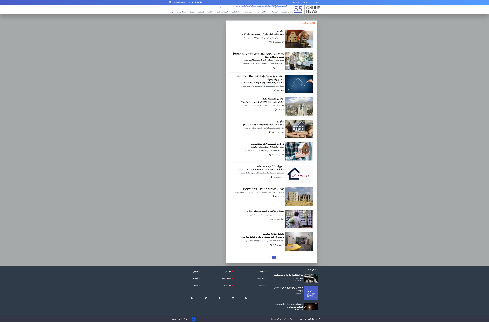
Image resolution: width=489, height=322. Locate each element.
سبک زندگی (181, 11)
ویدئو (192, 11)
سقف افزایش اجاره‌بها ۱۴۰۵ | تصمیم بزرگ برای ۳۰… (263, 34)
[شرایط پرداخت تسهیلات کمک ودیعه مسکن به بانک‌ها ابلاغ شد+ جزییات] (299, 174)
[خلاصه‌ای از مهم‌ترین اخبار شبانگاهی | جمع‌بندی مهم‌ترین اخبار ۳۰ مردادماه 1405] (311, 293)
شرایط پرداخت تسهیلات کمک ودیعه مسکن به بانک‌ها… (261, 169)
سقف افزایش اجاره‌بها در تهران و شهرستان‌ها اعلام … (262, 124)
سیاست (249, 11)
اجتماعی (236, 11)
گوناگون (201, 11)
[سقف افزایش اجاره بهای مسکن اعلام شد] (299, 151)
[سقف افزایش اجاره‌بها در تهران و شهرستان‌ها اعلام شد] (299, 129)
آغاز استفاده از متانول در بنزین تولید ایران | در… (288, 276)
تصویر (196, 285)
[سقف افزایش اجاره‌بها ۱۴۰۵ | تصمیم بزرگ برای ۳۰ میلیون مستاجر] (299, 39)
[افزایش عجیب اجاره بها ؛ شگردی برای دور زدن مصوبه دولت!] (299, 106)
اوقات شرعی (294, 2)
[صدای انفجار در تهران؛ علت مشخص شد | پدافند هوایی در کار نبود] (311, 306)
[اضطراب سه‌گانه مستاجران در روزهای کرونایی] (299, 219)
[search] (172, 12)
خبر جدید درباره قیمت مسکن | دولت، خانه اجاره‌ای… (262, 188)
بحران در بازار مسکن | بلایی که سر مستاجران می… (263, 59)
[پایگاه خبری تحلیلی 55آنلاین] (307, 9)
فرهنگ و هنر (223, 11)
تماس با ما (306, 2)
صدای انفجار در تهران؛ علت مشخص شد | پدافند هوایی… (288, 305)
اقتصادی (262, 11)
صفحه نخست (287, 11)
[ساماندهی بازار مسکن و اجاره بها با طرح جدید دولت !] (299, 84)
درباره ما (317, 2)
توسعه (275, 11)
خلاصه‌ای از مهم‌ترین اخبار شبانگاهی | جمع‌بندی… (288, 289)
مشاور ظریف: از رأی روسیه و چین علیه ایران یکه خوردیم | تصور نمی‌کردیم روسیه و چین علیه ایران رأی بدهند (250, 6)
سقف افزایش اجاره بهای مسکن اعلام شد (267, 146)
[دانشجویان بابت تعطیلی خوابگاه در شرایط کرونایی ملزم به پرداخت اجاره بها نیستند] (299, 241)
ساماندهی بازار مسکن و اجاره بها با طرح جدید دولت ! (262, 82)
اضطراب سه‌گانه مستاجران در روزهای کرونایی (265, 211)
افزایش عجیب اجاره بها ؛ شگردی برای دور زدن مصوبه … (261, 101)
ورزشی (211, 11)
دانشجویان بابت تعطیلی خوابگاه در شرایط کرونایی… (262, 237)
